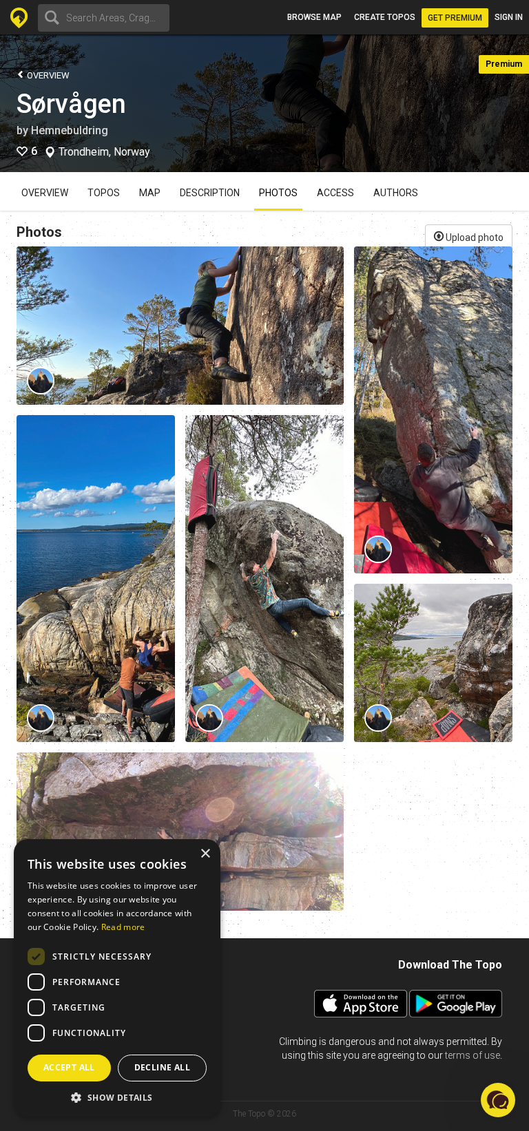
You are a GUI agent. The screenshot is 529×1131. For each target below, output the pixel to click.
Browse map (314, 17)
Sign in (509, 17)
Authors (395, 192)
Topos (103, 192)
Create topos (384, 17)
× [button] (205, 854)
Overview (47, 75)
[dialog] (117, 978)
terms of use (472, 1055)
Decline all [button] (162, 1067)
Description (210, 192)
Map (149, 192)
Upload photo (474, 237)
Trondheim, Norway (104, 152)
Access (335, 192)
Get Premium (455, 18)
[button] (117, 1096)
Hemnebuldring (69, 130)
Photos (278, 192)
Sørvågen (71, 104)
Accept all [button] (69, 1067)
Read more (123, 927)
